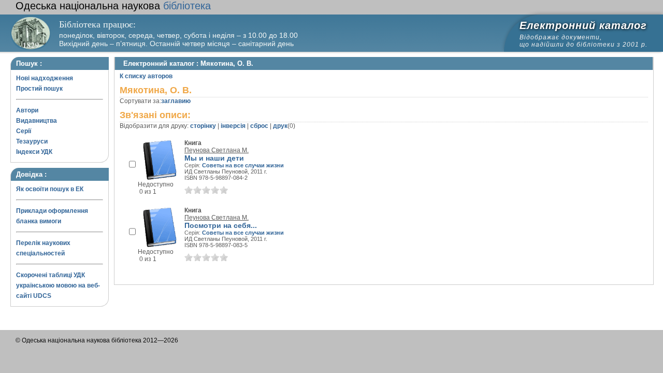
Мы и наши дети (214, 158)
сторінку (203, 126)
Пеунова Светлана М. (216, 150)
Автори (27, 110)
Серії (23, 131)
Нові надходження (44, 78)
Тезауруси (32, 141)
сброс (259, 126)
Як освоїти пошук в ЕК (49, 189)
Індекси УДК (34, 151)
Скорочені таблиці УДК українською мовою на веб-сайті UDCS (58, 285)
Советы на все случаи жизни (243, 165)
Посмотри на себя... (220, 225)
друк (280, 126)
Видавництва (36, 120)
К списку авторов (146, 76)
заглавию (176, 101)
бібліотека (113, 5)
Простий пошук (39, 88)
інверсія (233, 126)
